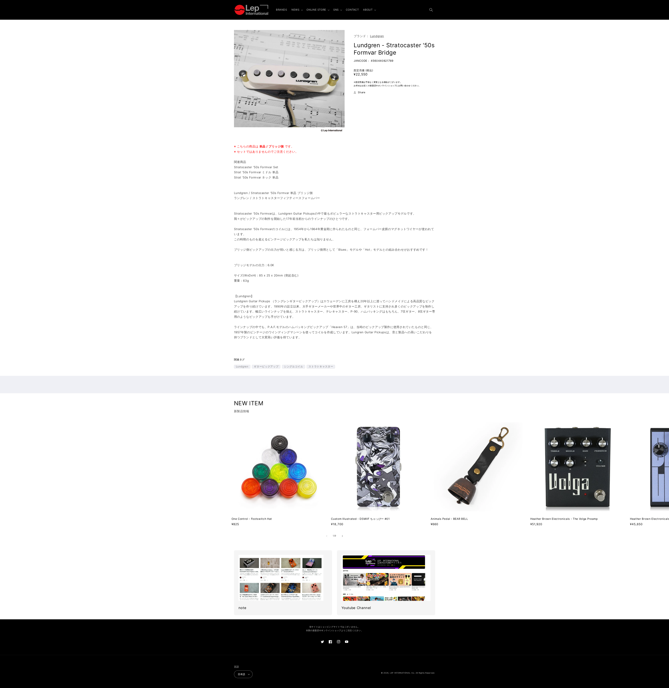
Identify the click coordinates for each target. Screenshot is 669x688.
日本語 (241, 674)
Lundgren (377, 36)
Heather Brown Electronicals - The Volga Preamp (564, 518)
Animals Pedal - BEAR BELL (449, 518)
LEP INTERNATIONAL (400, 673)
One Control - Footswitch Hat (252, 518)
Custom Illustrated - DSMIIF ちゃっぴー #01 (360, 518)
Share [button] (361, 92)
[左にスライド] (326, 536)
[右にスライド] (342, 536)
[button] (296, 10)
